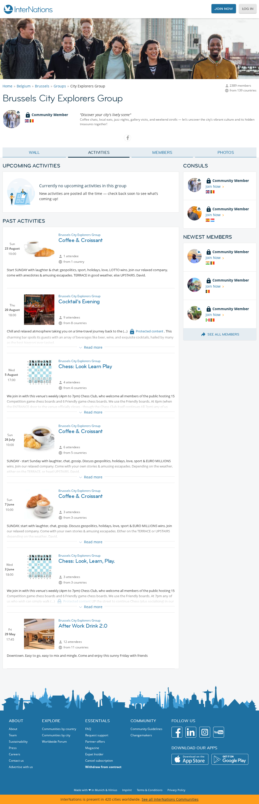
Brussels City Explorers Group (79, 235)
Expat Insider (94, 754)
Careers (14, 754)
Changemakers (141, 735)
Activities (99, 152)
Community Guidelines (146, 729)
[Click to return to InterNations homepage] (28, 9)
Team (13, 735)
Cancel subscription (99, 760)
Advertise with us (21, 767)
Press (13, 748)
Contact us (16, 760)
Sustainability (18, 741)
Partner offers (95, 741)
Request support (96, 735)
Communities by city (56, 735)
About (13, 729)
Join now (223, 8)
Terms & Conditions (149, 790)
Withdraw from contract (103, 767)
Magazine (92, 748)
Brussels (42, 86)
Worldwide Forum (54, 741)
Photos (226, 152)
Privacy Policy (176, 790)
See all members (223, 334)
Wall (34, 152)
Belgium (24, 86)
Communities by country (59, 729)
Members (162, 152)
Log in (247, 8)
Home (7, 86)
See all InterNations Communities (170, 799)
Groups (60, 86)
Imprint (127, 790)
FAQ (88, 729)
